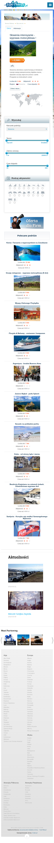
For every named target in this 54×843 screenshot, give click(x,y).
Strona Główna (9, 23)
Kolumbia (28, 798)
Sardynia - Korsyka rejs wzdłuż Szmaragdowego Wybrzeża (27, 517)
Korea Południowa (9, 703)
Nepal (5, 713)
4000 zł (26, 511)
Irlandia (29, 690)
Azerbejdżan (7, 662)
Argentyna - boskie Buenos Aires (27, 363)
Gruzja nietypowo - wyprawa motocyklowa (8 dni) (27, 273)
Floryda (6, 792)
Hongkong (7, 681)
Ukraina (29, 722)
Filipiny (6, 677)
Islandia (29, 692)
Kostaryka (7, 805)
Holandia (30, 688)
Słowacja (30, 713)
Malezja (6, 709)
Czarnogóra (31, 673)
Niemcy (29, 701)
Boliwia (27, 788)
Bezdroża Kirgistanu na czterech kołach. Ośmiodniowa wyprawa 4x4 (27, 485)
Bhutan (6, 667)
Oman (5, 716)
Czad (29, 740)
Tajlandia (6, 730)
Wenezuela (28, 803)
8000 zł (26, 358)
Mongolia (6, 711)
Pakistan (6, 718)
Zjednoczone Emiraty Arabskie (13, 741)
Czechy (29, 675)
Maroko (29, 755)
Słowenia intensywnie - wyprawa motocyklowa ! (23, 36)
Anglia (29, 660)
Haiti (5, 796)
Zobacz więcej (14, 88)
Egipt (28, 742)
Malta (29, 696)
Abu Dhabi (7, 658)
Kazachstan (7, 699)
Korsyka (29, 694)
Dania (29, 677)
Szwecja (29, 720)
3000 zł (26, 298)
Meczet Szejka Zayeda (19, 614)
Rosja (5, 720)
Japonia (6, 692)
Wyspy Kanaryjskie (33, 730)
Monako (29, 699)
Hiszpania (30, 686)
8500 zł (26, 389)
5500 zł (26, 544)
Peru (26, 800)
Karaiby (6, 803)
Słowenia (22, 84)
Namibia (29, 761)
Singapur (6, 722)
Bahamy (6, 785)
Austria (29, 662)
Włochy (29, 728)
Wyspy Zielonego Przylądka (27, 303)
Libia (28, 748)
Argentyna (28, 785)
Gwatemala (7, 794)
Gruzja (6, 679)
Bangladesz (7, 664)
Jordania (6, 694)
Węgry (29, 724)
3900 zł (26, 449)
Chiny (5, 673)
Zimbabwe (30, 778)
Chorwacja (30, 671)
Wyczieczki (19, 23)
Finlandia (30, 679)
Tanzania (30, 774)
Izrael (5, 690)
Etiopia (29, 744)
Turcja (6, 733)
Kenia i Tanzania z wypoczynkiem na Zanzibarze (26, 243)
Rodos (29, 707)
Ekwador (28, 796)
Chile (26, 792)
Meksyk (6, 809)
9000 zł (27, 268)
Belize (5, 788)
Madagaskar (31, 751)
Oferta (9, 28)
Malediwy (6, 707)
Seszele (29, 770)
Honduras (7, 798)
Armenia (6, 660)
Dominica (28, 794)
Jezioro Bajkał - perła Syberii (27, 394)
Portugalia (30, 705)
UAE (5, 735)
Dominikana (7, 790)
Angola (29, 738)
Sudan (29, 772)
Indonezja (7, 686)
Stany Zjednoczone (9, 815)
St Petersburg (8, 726)
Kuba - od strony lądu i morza (27, 454)
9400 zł (26, 419)
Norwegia (30, 703)
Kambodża (7, 696)
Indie (5, 684)
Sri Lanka (6, 724)
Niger (29, 763)
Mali (28, 753)
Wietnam (6, 739)
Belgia (29, 667)
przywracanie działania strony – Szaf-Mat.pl (33, 830)
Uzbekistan (7, 737)
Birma (5, 669)
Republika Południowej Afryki (36, 768)
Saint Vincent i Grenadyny (11, 813)
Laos (5, 705)
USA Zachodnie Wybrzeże (12, 820)
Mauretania (30, 757)
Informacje (17, 28)
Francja (29, 681)
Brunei (6, 671)
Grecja (29, 684)
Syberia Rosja (8, 728)
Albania (29, 658)
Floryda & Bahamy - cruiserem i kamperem (27, 333)
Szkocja (29, 718)
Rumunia (30, 709)
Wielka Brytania (32, 726)
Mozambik (30, 759)
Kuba (5, 807)
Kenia (29, 746)
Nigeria (29, 765)
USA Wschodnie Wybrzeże (12, 817)
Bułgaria (29, 669)
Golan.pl (34, 833)
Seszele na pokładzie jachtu (27, 424)
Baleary (29, 664)
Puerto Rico (7, 811)
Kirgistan (6, 701)
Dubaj (5, 675)
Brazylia (27, 790)
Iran (5, 688)
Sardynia (30, 711)
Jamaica (6, 800)
